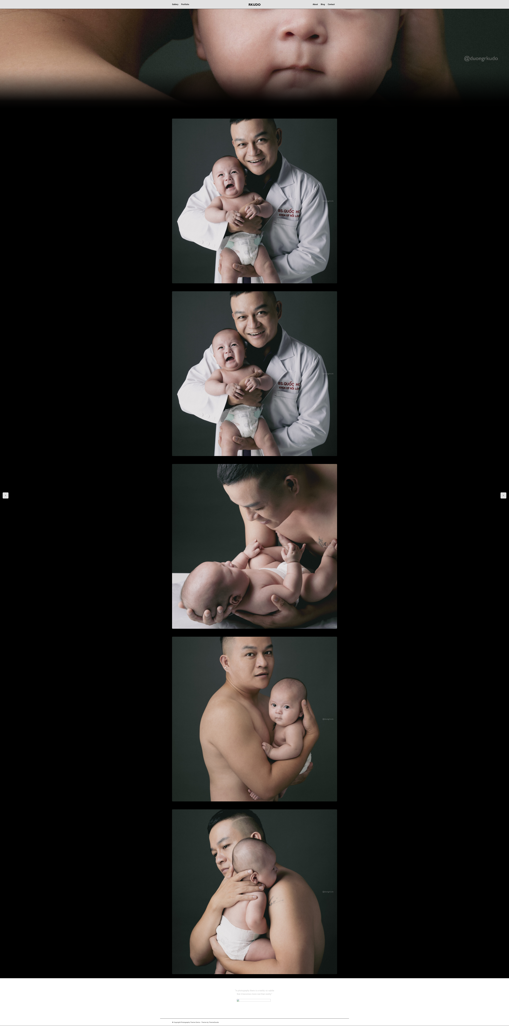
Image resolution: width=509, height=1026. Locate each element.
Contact (331, 4)
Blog (323, 4)
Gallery (175, 4)
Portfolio (185, 4)
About (315, 4)
